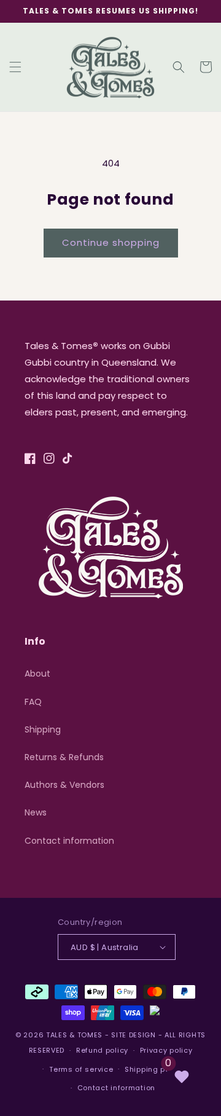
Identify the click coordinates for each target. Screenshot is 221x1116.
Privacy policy (166, 1050)
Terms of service (81, 1069)
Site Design (133, 1035)
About (37, 673)
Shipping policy (154, 1069)
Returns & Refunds (64, 757)
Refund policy (102, 1050)
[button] (15, 67)
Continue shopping (111, 242)
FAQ (33, 702)
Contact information (69, 841)
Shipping (43, 729)
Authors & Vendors (64, 785)
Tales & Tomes (74, 1035)
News (36, 812)
